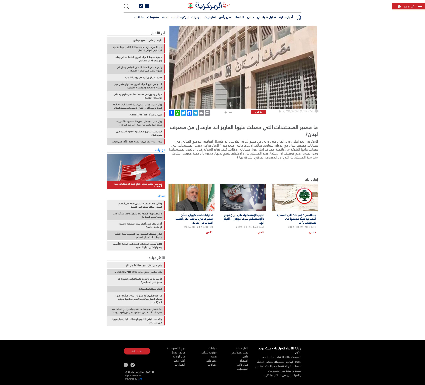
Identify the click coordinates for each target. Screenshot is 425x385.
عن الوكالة (179, 356)
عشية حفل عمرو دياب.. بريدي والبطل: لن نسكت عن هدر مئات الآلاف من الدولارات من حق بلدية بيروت (137, 310)
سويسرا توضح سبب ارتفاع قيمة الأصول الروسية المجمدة (138, 185)
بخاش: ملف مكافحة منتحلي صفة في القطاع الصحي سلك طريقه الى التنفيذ (140, 205)
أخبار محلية (286, 17)
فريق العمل (178, 352)
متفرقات (153, 17)
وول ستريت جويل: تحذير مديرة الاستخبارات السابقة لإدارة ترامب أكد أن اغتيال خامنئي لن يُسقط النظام (137, 106)
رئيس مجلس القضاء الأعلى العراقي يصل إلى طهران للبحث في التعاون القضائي (139, 69)
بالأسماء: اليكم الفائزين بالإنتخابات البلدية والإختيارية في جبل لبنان (137, 321)
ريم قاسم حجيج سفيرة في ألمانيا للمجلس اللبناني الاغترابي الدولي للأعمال (137, 48)
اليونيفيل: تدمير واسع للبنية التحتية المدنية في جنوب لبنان (139, 133)
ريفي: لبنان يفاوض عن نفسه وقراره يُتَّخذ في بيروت (137, 141)
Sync (140, 378)
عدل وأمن (225, 17)
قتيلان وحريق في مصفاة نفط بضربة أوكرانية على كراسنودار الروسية (138, 96)
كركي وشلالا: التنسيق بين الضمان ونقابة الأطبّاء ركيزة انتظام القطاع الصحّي (138, 235)
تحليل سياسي (266, 17)
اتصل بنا (180, 364)
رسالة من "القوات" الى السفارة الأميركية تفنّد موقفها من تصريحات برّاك (296, 218)
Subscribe (136, 351)
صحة (165, 17)
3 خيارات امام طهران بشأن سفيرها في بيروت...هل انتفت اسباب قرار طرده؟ (194, 218)
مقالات (139, 17)
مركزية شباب (180, 17)
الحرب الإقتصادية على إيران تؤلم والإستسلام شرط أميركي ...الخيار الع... (244, 218)
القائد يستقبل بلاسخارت (150, 288)
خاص (250, 17)
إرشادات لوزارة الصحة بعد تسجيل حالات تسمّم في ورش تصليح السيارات (138, 215)
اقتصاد (239, 17)
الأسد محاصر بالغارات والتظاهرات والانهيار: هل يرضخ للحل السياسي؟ (139, 280)
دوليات (196, 17)
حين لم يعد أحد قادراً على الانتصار (146, 114)
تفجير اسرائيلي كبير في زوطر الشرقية (143, 77)
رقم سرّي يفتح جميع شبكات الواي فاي (144, 265)
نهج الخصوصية (176, 348)
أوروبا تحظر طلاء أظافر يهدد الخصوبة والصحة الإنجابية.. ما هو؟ (140, 225)
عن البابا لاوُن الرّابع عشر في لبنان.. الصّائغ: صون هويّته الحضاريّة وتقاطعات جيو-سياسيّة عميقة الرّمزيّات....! (138, 299)
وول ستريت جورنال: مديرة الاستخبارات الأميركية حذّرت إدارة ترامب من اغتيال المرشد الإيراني (139, 123)
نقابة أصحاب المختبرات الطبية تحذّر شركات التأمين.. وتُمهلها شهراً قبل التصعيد (137, 245)
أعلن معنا (179, 360)
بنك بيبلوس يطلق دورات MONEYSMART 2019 (138, 272)
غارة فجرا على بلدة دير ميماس (147, 40)
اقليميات (210, 17)
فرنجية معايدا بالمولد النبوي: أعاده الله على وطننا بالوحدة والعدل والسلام (138, 59)
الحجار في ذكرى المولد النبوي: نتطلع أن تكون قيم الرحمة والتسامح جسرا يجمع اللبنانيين (138, 86)
